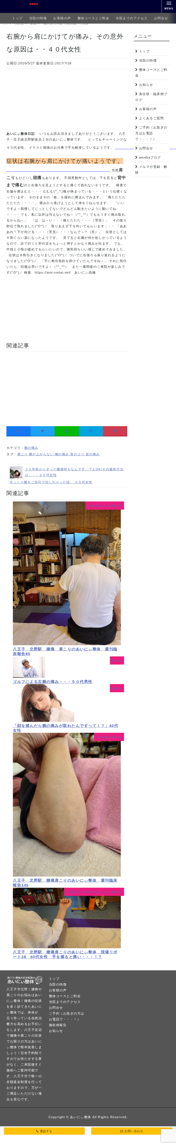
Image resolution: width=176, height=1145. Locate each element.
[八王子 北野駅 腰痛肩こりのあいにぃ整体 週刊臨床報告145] (67, 875)
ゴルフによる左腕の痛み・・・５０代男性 (53, 682)
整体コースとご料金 (93, 18)
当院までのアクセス (132, 18)
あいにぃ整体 (80, 1117)
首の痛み (93, 454)
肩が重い (98, 892)
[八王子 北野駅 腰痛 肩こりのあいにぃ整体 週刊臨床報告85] (67, 644)
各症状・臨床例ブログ (151, 96)
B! (91, 431)
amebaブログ (150, 157)
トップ (17, 18)
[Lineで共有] (67, 431)
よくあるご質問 (151, 118)
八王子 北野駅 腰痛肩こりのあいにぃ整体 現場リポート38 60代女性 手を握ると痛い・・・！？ (65, 954)
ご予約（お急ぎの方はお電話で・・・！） (151, 133)
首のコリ (77, 454)
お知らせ (146, 84)
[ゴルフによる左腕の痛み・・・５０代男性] (29, 677)
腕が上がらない (41, 454)
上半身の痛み (95, 505)
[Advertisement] (66, 101)
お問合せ (161, 18)
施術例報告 (58, 1025)
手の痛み (87, 892)
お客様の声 (62, 18)
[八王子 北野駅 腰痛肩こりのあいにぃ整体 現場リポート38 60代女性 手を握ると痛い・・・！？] (67, 947)
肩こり (22, 454)
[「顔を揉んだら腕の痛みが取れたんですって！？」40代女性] (43, 720)
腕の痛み (31, 448)
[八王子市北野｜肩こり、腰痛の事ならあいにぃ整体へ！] (27, 6)
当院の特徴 (38, 18)
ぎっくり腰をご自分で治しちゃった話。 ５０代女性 (51, 482)
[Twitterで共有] (43, 431)
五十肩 (107, 505)
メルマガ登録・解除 (151, 169)
